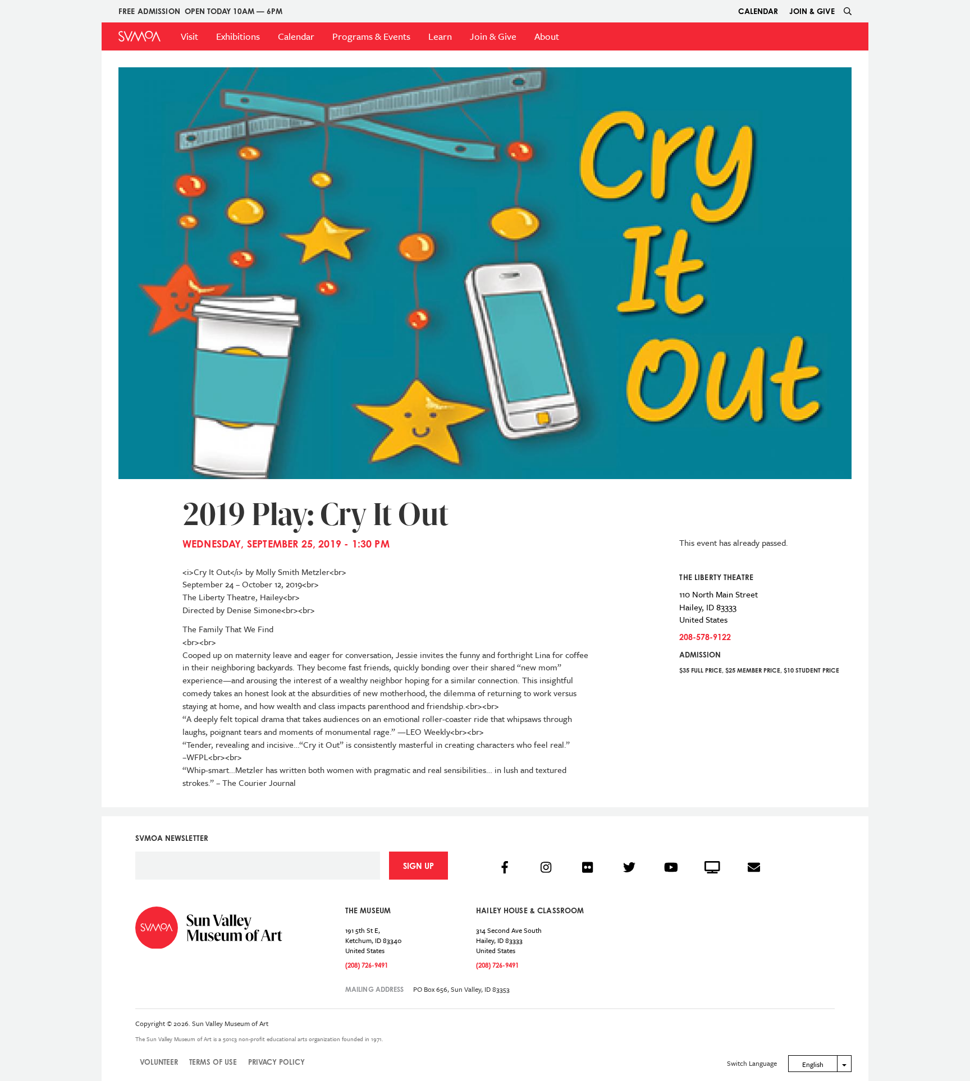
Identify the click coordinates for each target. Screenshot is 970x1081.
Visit (189, 36)
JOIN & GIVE (812, 11)
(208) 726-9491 (366, 965)
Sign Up (418, 866)
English (812, 1064)
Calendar (758, 11)
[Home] (139, 36)
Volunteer (159, 1061)
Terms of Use (213, 1061)
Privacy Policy (276, 1061)
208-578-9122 (705, 637)
